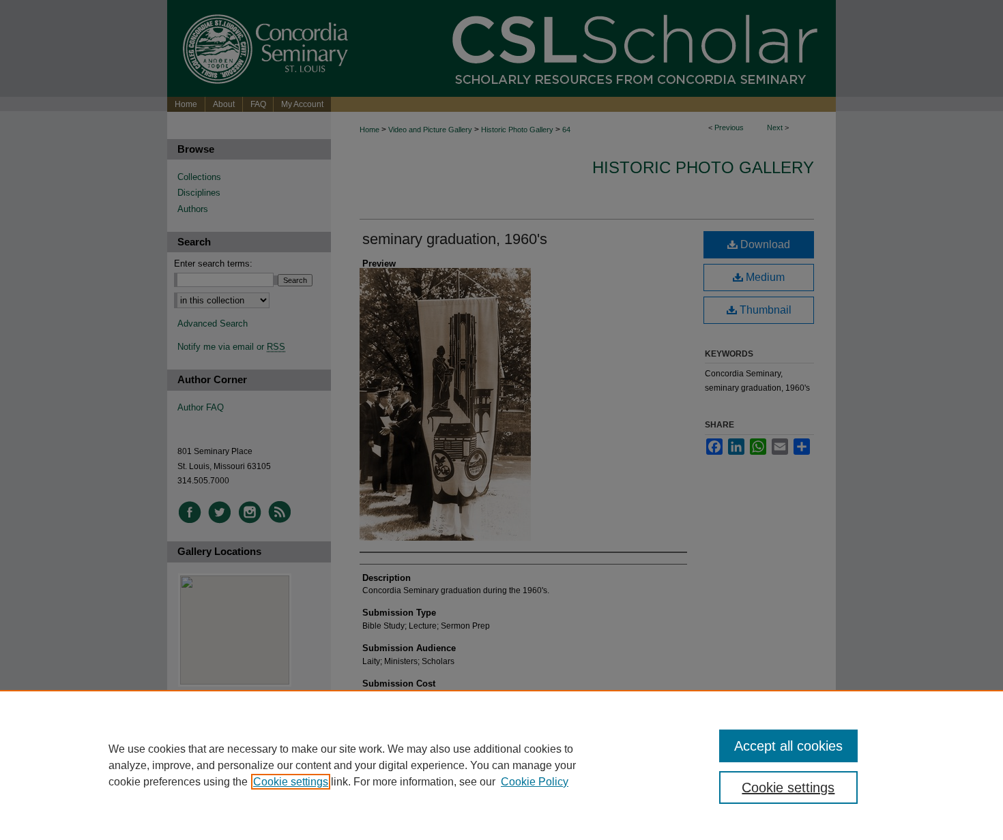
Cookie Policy (534, 781)
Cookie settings (290, 781)
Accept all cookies (788, 745)
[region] (501, 765)
